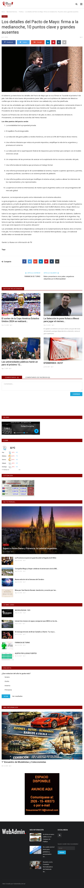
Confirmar (76, 394)
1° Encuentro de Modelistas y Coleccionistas (24, 762)
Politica (21, 12)
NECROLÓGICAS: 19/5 (22, 610)
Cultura (5, 713)
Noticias (6, 545)
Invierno (7, 686)
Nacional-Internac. (12, 12)
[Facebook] (24, 261)
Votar (6, 696)
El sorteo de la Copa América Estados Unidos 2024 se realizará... (20, 320)
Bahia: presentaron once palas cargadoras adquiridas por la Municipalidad (59, 277)
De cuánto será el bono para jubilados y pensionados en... (48, 851)
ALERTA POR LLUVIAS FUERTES (26, 653)
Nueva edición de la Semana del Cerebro (29, 579)
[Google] (35, 261)
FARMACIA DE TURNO (32, 276)
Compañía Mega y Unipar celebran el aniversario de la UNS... (36, 569)
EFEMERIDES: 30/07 (53, 363)
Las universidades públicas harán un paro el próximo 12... (20, 363)
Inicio (3, 12)
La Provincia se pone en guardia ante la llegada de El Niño (35, 558)
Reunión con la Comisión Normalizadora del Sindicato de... (48, 866)
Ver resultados (17, 696)
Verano (7, 677)
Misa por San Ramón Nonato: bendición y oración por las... (36, 590)
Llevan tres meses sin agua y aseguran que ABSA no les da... (36, 621)
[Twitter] (30, 261)
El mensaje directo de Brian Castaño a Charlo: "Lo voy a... (35, 632)
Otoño (7, 681)
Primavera (8, 690)
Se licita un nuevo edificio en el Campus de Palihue (48, 838)
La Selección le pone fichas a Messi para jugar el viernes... (61, 320)
